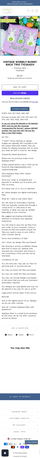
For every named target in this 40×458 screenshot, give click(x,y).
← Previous (16, 68)
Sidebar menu (19, 412)
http (11, 167)
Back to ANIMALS (21, 396)
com (29, 167)
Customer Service (19, 418)
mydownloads (8, 170)
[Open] (5, 452)
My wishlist (32, 442)
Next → (25, 68)
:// (14, 167)
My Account (19, 425)
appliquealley (21, 167)
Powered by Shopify (20, 456)
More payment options (20, 98)
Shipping (11, 78)
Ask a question (20, 328)
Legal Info (19, 431)
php (15, 170)
